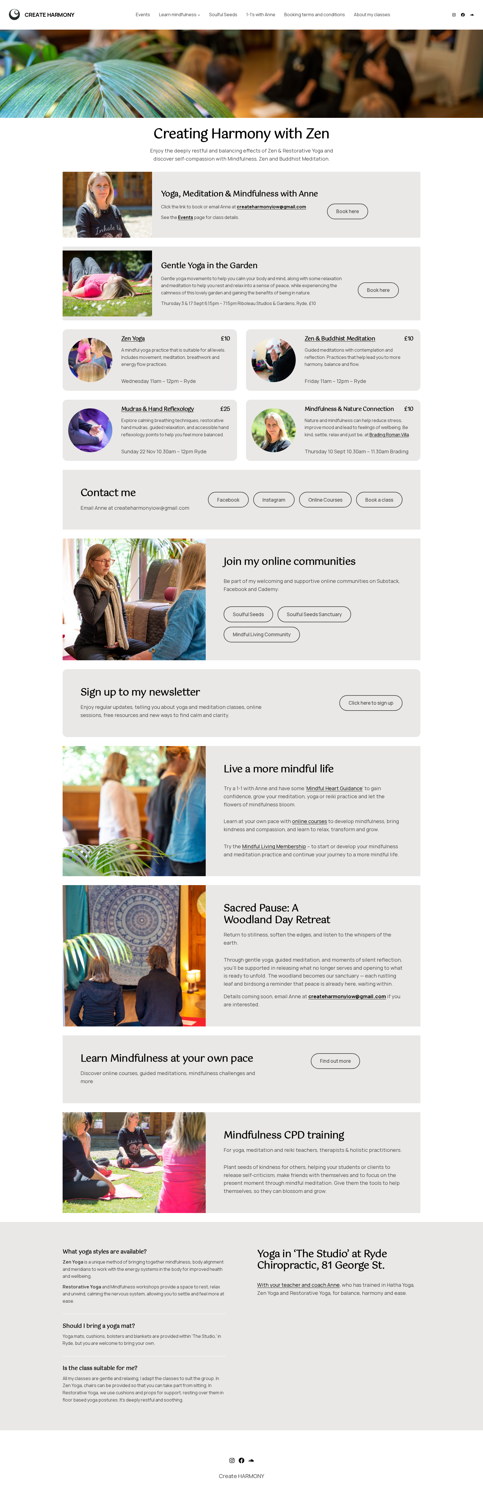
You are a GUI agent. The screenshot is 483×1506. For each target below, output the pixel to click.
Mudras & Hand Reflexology (157, 409)
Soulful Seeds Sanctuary (314, 614)
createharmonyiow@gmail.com (271, 207)
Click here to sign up (371, 703)
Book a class (379, 500)
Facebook (228, 500)
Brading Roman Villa (389, 435)
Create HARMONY (49, 14)
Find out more (335, 1061)
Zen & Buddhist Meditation (340, 339)
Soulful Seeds (248, 614)
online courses (309, 821)
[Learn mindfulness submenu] (199, 14)
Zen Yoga (133, 339)
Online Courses (325, 500)
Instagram (273, 500)
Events (185, 217)
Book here (347, 211)
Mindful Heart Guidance (334, 788)
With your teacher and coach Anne (298, 1284)
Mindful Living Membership (274, 846)
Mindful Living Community (262, 634)
